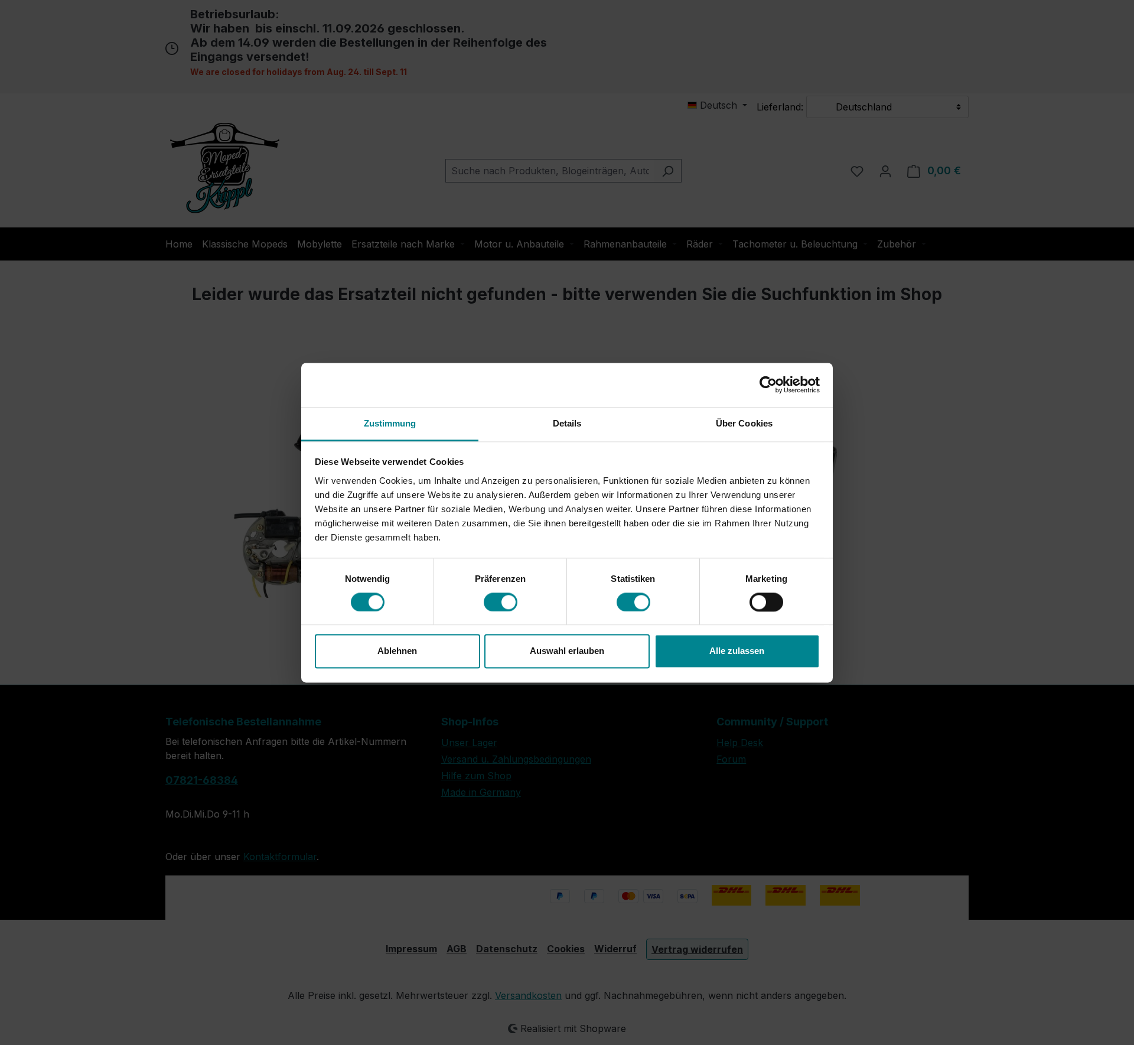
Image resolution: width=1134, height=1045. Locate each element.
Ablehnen (397, 651)
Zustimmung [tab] (390, 423)
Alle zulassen (736, 651)
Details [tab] (567, 423)
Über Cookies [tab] (744, 423)
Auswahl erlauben (567, 651)
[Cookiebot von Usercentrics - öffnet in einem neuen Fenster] (768, 384)
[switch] (500, 602)
